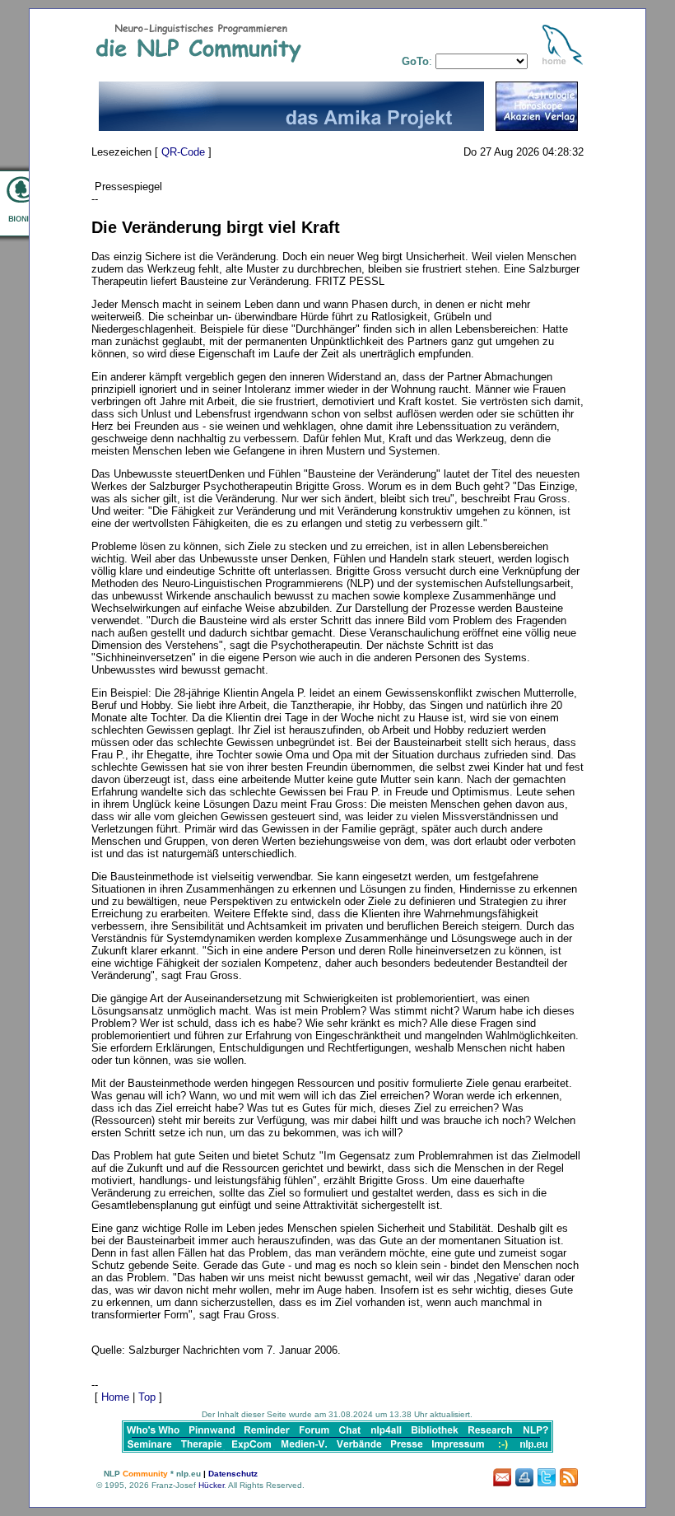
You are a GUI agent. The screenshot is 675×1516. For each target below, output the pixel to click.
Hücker (211, 1485)
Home (115, 1397)
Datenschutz (233, 1473)
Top (147, 1397)
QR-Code (183, 152)
